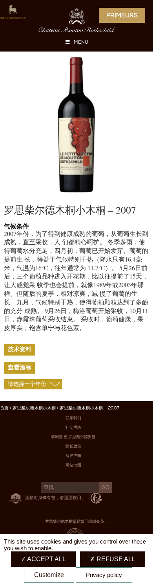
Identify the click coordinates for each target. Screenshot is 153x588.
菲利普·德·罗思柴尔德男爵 (73, 436)
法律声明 (73, 455)
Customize (49, 574)
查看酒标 (19, 367)
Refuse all (115, 559)
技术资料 (19, 349)
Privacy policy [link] (104, 574)
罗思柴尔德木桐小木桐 (34, 408)
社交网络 (73, 427)
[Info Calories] (14, 497)
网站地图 (73, 465)
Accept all (46, 559)
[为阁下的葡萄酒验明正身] (8, 14)
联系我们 (73, 417)
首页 (4, 408)
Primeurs (122, 15)
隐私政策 (73, 446)
